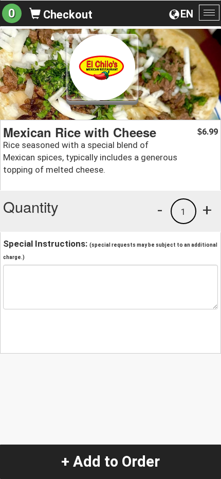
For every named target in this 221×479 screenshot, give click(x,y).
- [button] (159, 209)
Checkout (67, 14)
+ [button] (207, 209)
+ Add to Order (110, 461)
